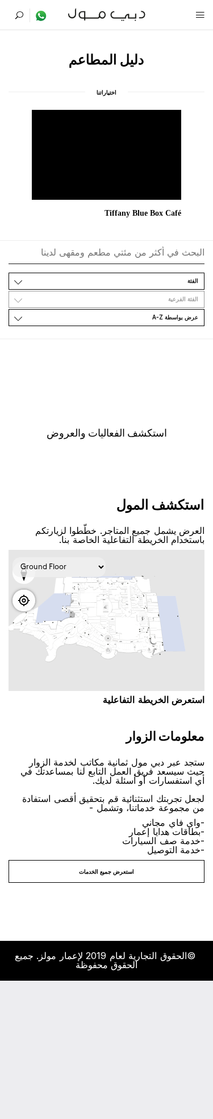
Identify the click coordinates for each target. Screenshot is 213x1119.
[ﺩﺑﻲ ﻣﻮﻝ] (106, 13)
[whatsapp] (38, 15)
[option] (106, 165)
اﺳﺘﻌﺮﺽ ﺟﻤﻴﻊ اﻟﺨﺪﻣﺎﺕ (106, 871)
